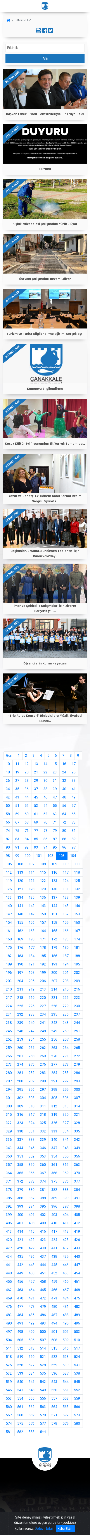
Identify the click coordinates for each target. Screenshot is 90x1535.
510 (77, 1340)
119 (9, 881)
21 (36, 772)
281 (20, 1073)
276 (43, 1064)
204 (20, 981)
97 (74, 847)
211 (20, 989)
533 (20, 1373)
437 (43, 1256)
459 (54, 1281)
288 (20, 1081)
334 (66, 1131)
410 (54, 1223)
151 (54, 914)
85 (36, 839)
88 (64, 839)
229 (66, 1006)
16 (64, 764)
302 (20, 1098)
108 (43, 864)
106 (20, 864)
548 (32, 1390)
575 (20, 1423)
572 (66, 1415)
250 (66, 1031)
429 (32, 1248)
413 (9, 1231)
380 (32, 1190)
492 (32, 1323)
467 (66, 1290)
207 (54, 981)
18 (8, 772)
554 (20, 1398)
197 (20, 973)
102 (50, 856)
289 (32, 1081)
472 (43, 1298)
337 (20, 1140)
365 (20, 1173)
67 (17, 822)
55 (55, 806)
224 (9, 1006)
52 (27, 806)
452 (54, 1273)
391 (77, 1198)
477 (20, 1307)
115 (43, 872)
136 (43, 897)
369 (66, 1173)
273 (9, 1064)
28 (27, 780)
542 (43, 1382)
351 (20, 1156)
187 (66, 956)
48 (64, 797)
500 (43, 1332)
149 (32, 914)
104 (73, 856)
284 (54, 1073)
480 (54, 1307)
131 (66, 889)
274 (20, 1064)
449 (20, 1273)
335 (77, 1131)
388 (43, 1198)
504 (9, 1340)
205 (32, 981)
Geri (9, 755)
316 (20, 1114)
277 (54, 1064)
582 (20, 1432)
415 (32, 1231)
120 (20, 881)
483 (9, 1315)
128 (32, 889)
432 (66, 1248)
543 (54, 1382)
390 (66, 1198)
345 (32, 1148)
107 (32, 864)
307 (77, 1098)
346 (43, 1148)
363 (77, 1165)
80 (64, 831)
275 (32, 1064)
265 (77, 1048)
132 (77, 889)
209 (77, 981)
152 (66, 914)
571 (54, 1415)
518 (9, 1357)
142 (32, 906)
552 (77, 1390)
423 (43, 1240)
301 (9, 1098)
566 (77, 1407)
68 (27, 822)
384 (77, 1190)
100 (28, 856)
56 (64, 806)
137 (54, 897)
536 (54, 1373)
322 (9, 1123)
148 (20, 914)
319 (54, 1114)
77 (36, 831)
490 (9, 1323)
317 (32, 1114)
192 (43, 964)
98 (8, 856)
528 (43, 1365)
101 (39, 856)
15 (55, 764)
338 (32, 1140)
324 (32, 1123)
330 (20, 1131)
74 (8, 831)
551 (66, 1390)
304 (43, 1098)
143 (43, 906)
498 (20, 1332)
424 (54, 1240)
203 (9, 981)
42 (8, 797)
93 (36, 847)
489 (77, 1315)
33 (74, 780)
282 (32, 1073)
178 (43, 947)
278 (66, 1064)
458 (43, 1281)
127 (20, 889)
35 (17, 789)
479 (43, 1307)
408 (32, 1223)
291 (54, 1081)
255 (43, 1039)
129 (43, 889)
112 (9, 872)
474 (66, 1298)
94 (45, 847)
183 (20, 956)
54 (45, 806)
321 (77, 1114)
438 (54, 1256)
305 (54, 1098)
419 (77, 1231)
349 (77, 1148)
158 (54, 922)
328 (77, 1123)
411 (66, 1223)
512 (20, 1348)
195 (77, 964)
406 (9, 1223)
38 (45, 789)
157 (43, 922)
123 (54, 881)
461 (77, 1281)
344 (20, 1148)
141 (20, 906)
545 (77, 1382)
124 (66, 881)
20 (27, 772)
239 (20, 1023)
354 (54, 1156)
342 (77, 1140)
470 (20, 1298)
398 (77, 1206)
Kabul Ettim (65, 1528)
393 (20, 1206)
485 (32, 1315)
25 (74, 772)
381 (43, 1190)
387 (32, 1198)
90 (8, 847)
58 (8, 814)
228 (54, 1006)
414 (20, 1231)
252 (9, 1039)
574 (9, 1423)
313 (66, 1106)
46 (45, 797)
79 (55, 831)
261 (32, 1048)
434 (9, 1256)
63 (55, 814)
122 (43, 881)
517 (77, 1348)
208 (66, 981)
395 (43, 1206)
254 (32, 1039)
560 (9, 1407)
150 (43, 914)
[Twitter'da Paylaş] (50, 31)
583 (32, 1432)
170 (32, 939)
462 (9, 1290)
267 (20, 1056)
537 (66, 1373)
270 (54, 1056)
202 (77, 973)
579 (66, 1423)
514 (43, 1348)
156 (32, 922)
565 (66, 1407)
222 (66, 998)
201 (66, 973)
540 (20, 1382)
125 (77, 881)
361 (54, 1165)
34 (8, 789)
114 (32, 872)
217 (9, 998)
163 (32, 931)
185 (43, 956)
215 (66, 989)
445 (54, 1265)
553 (9, 1398)
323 (20, 1123)
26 (8, 780)
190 (20, 964)
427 (9, 1248)
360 (43, 1165)
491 (20, 1323)
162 (20, 931)
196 (9, 973)
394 (32, 1206)
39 (55, 789)
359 (32, 1165)
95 (55, 847)
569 (32, 1415)
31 (55, 780)
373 (32, 1181)
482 (77, 1307)
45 (36, 797)
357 (9, 1165)
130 (54, 889)
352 (32, 1156)
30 (45, 780)
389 (54, 1198)
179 (54, 947)
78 (45, 831)
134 (20, 897)
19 (17, 772)
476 (9, 1307)
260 (20, 1048)
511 (9, 1348)
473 (54, 1298)
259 (9, 1048)
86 (45, 839)
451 (43, 1273)
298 (54, 1089)
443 (32, 1265)
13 (36, 764)
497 (9, 1332)
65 (74, 814)
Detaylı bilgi (44, 1528)
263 (54, 1048)
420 (9, 1240)
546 (9, 1390)
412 (77, 1223)
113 (20, 872)
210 (9, 989)
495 (66, 1323)
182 (9, 956)
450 (32, 1273)
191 (32, 964)
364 (9, 1173)
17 (74, 764)
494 (54, 1323)
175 (9, 947)
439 (66, 1256)
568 (20, 1415)
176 (20, 947)
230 (77, 1006)
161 (9, 931)
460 (66, 1281)
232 (20, 1014)
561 (20, 1407)
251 (77, 1031)
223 (77, 998)
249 (54, 1031)
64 (64, 814)
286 (77, 1073)
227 (43, 1006)
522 (54, 1357)
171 (43, 939)
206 (43, 981)
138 (66, 897)
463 (20, 1290)
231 (9, 1014)
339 (43, 1140)
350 (9, 1156)
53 (36, 806)
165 (54, 931)
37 (36, 789)
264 (66, 1048)
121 (32, 881)
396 (54, 1206)
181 (77, 947)
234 (43, 1014)
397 (66, 1206)
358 (20, 1165)
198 (32, 973)
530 (66, 1365)
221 (54, 998)
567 (9, 1415)
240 (32, 1023)
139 (77, 897)
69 (36, 822)
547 (20, 1390)
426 (77, 1240)
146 (77, 906)
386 (20, 1198)
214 (54, 989)
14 (45, 764)
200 (54, 973)
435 (20, 1256)
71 (55, 822)
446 (66, 1265)
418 (66, 1231)
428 (20, 1248)
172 (54, 939)
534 (32, 1373)
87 (55, 839)
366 (32, 1173)
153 (77, 914)
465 (43, 1290)
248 (43, 1031)
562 (32, 1407)
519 (20, 1357)
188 (77, 956)
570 (43, 1415)
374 (43, 1181)
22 (45, 772)
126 (9, 889)
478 (32, 1307)
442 (20, 1265)
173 (66, 939)
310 (32, 1106)
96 (64, 847)
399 (9, 1215)
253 (20, 1039)
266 (9, 1056)
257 (66, 1039)
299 (66, 1089)
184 (32, 956)
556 (43, 1398)
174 (77, 939)
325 (43, 1123)
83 (17, 839)
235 (54, 1014)
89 (74, 839)
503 (77, 1332)
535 (43, 1373)
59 (17, 814)
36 (27, 789)
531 (77, 1365)
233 (32, 1014)
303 (32, 1098)
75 (17, 831)
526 (20, 1365)
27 (17, 780)
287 (9, 1081)
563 (43, 1407)
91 (17, 847)
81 (74, 831)
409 (43, 1223)
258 (77, 1039)
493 (43, 1323)
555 (32, 1398)
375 (54, 1181)
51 (17, 806)
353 (43, 1156)
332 (43, 1131)
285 (66, 1073)
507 (43, 1340)
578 (54, 1423)
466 (54, 1290)
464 (32, 1290)
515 (54, 1348)
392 (9, 1206)
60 (27, 814)
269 (43, 1056)
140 (9, 906)
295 (20, 1089)
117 (66, 872)
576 (32, 1423)
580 (77, 1423)
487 (54, 1315)
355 (66, 1156)
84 (27, 839)
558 (66, 1398)
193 (54, 964)
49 (74, 797)
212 (32, 989)
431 (54, 1248)
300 (77, 1089)
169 (20, 939)
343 (9, 1148)
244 (77, 1023)
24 (64, 772)
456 (20, 1281)
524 (77, 1357)
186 (54, 956)
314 (77, 1106)
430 (43, 1248)
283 (43, 1073)
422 (32, 1240)
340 (54, 1140)
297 (43, 1089)
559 (77, 1398)
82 (8, 839)
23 (55, 772)
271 (66, 1056)
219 (32, 998)
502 (66, 1332)
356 (77, 1156)
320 (66, 1114)
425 (66, 1240)
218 (20, 998)
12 (27, 764)
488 (66, 1315)
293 (77, 1081)
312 (54, 1106)
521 (43, 1357)
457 (32, 1281)
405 (77, 1215)
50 (8, 806)
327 (66, 1123)
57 (74, 806)
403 (54, 1215)
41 (74, 789)
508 (54, 1340)
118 (77, 872)
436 (32, 1256)
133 (9, 897)
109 (54, 864)
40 (64, 789)
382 (54, 1190)
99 (17, 856)
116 (54, 872)
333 (54, 1131)
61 (36, 814)
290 (43, 1081)
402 (43, 1215)
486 (43, 1315)
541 (32, 1382)
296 (32, 1089)
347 (54, 1148)
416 (43, 1231)
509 (66, 1340)
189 (9, 964)
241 (43, 1023)
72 (64, 822)
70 (45, 822)
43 (17, 797)
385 (9, 1198)
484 (20, 1315)
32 (64, 780)
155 (20, 922)
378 (9, 1190)
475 (77, 1298)
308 (9, 1106)
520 (32, 1357)
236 (66, 1014)
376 (66, 1181)
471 (32, 1298)
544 (66, 1382)
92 (27, 847)
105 (9, 864)
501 (54, 1332)
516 (66, 1348)
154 (9, 922)
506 (32, 1340)
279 (77, 1064)
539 (9, 1382)
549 (43, 1390)
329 (9, 1131)
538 (77, 1373)
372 (20, 1181)
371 (9, 1181)
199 (43, 973)
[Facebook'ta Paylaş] (44, 31)
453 (66, 1273)
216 (77, 989)
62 (45, 814)
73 (74, 822)
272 (77, 1056)
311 (43, 1106)
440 (77, 1256)
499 (32, 1332)
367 (43, 1173)
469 (9, 1298)
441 (9, 1265)
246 (20, 1031)
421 (20, 1240)
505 (20, 1340)
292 (66, 1081)
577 (43, 1423)
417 (54, 1231)
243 (66, 1023)
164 (43, 931)
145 (66, 906)
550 (54, 1390)
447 (77, 1265)
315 (9, 1114)
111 (77, 864)
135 (32, 897)
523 (66, 1357)
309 (20, 1106)
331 (32, 1131)
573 (77, 1415)
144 (54, 906)
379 (20, 1190)
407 (20, 1223)
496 (77, 1323)
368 (54, 1173)
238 (9, 1023)
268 (32, 1056)
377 (77, 1181)
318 (43, 1114)
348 (66, 1148)
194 (66, 964)
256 (54, 1039)
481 (66, 1307)
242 (54, 1023)
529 (54, 1365)
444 (43, 1265)
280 (9, 1073)
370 (77, 1173)
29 (36, 780)
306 (66, 1098)
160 (77, 922)
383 (66, 1190)
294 (9, 1089)
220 (43, 998)
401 (32, 1215)
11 (17, 764)
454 (77, 1273)
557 (54, 1398)
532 (9, 1373)
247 (32, 1031)
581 (9, 1432)
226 (32, 1006)
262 (43, 1048)
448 (9, 1273)
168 (9, 939)
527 (32, 1365)
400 (20, 1215)
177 (32, 947)
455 (9, 1281)
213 (43, 989)
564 (54, 1407)
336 (9, 1140)
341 (66, 1140)
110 (66, 864)
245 (9, 1031)
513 (32, 1348)
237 (77, 1014)
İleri (43, 1432)
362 (66, 1165)
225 (20, 1006)
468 (77, 1290)
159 (66, 922)
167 (77, 931)
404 (66, 1215)
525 (9, 1365)
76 (27, 831)
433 (77, 1248)
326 (54, 1123)
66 (8, 822)
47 (55, 797)
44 (27, 797)
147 (9, 914)
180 (66, 947)
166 (66, 931)
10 (8, 764)
